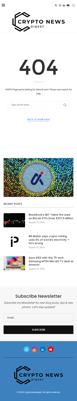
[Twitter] (56, 5)
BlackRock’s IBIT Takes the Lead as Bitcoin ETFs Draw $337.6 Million (51, 216)
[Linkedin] (64, 5)
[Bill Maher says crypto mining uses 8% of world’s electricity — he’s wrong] (14, 242)
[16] (38, 159)
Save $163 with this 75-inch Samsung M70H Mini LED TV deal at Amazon (51, 261)
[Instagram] (60, 5)
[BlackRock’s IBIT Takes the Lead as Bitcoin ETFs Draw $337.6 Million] (14, 220)
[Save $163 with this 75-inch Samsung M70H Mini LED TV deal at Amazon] (14, 263)
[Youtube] (68, 5)
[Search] (73, 5)
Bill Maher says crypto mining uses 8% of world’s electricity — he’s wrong (49, 240)
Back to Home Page (38, 119)
